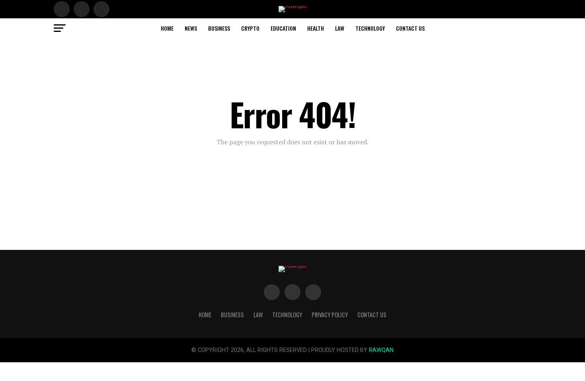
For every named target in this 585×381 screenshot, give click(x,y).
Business (219, 28)
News (191, 28)
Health (315, 28)
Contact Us (410, 28)
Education (283, 28)
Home (167, 28)
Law (339, 28)
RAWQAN (381, 350)
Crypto (250, 28)
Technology (370, 28)
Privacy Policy (330, 314)
